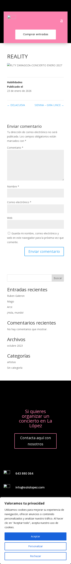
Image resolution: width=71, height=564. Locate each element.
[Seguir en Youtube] (41, 5)
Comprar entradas (35, 34)
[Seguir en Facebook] (29, 5)
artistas (11, 362)
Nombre (13, 186)
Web (9, 218)
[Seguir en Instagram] (35, 5)
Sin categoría (14, 367)
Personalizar (35, 546)
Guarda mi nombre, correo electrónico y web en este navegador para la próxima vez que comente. (35, 238)
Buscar (58, 278)
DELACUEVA (16, 105)
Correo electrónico (19, 202)
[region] (35, 530)
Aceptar (35, 536)
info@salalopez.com (30, 487)
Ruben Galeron (16, 296)
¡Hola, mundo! (15, 312)
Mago (10, 301)
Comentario (15, 147)
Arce (9, 307)
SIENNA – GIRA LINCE (49, 105)
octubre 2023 (15, 345)
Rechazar (35, 556)
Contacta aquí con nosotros (35, 440)
